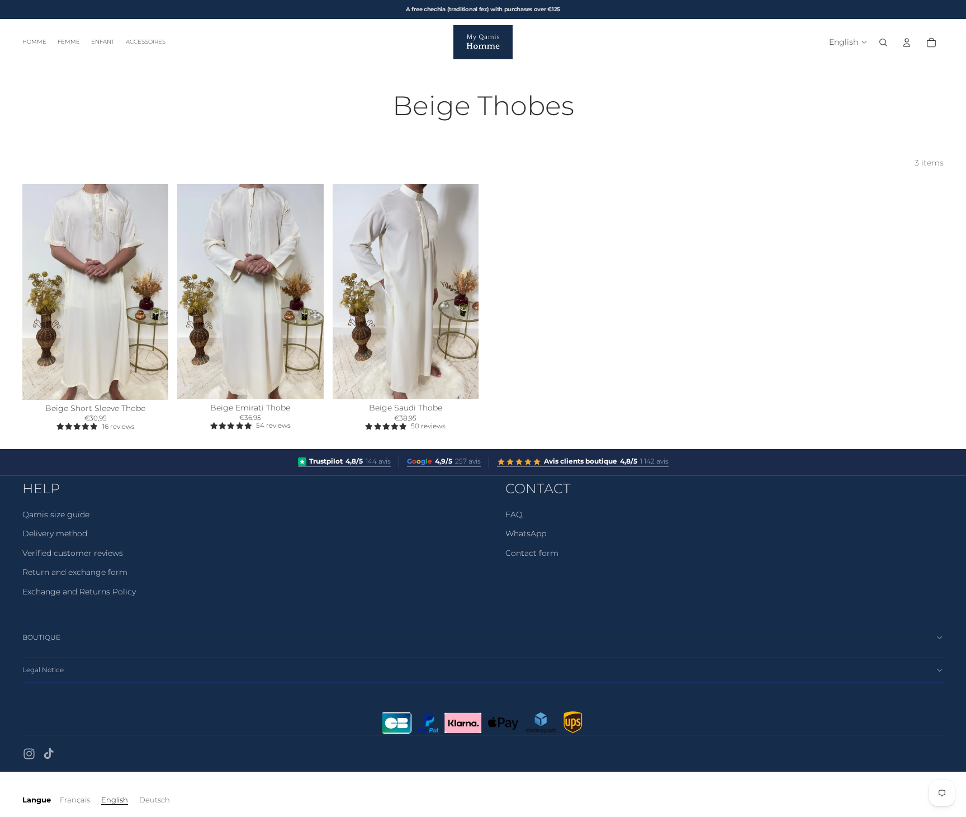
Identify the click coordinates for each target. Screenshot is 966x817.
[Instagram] (29, 754)
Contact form (531, 553)
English (114, 799)
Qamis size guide (55, 514)
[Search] (883, 42)
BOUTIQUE (41, 637)
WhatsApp (525, 533)
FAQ (514, 514)
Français (75, 799)
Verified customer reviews (72, 553)
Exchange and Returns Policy (79, 592)
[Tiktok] (48, 754)
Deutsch (154, 799)
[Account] (906, 42)
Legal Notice (43, 669)
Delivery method (54, 533)
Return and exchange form (74, 572)
